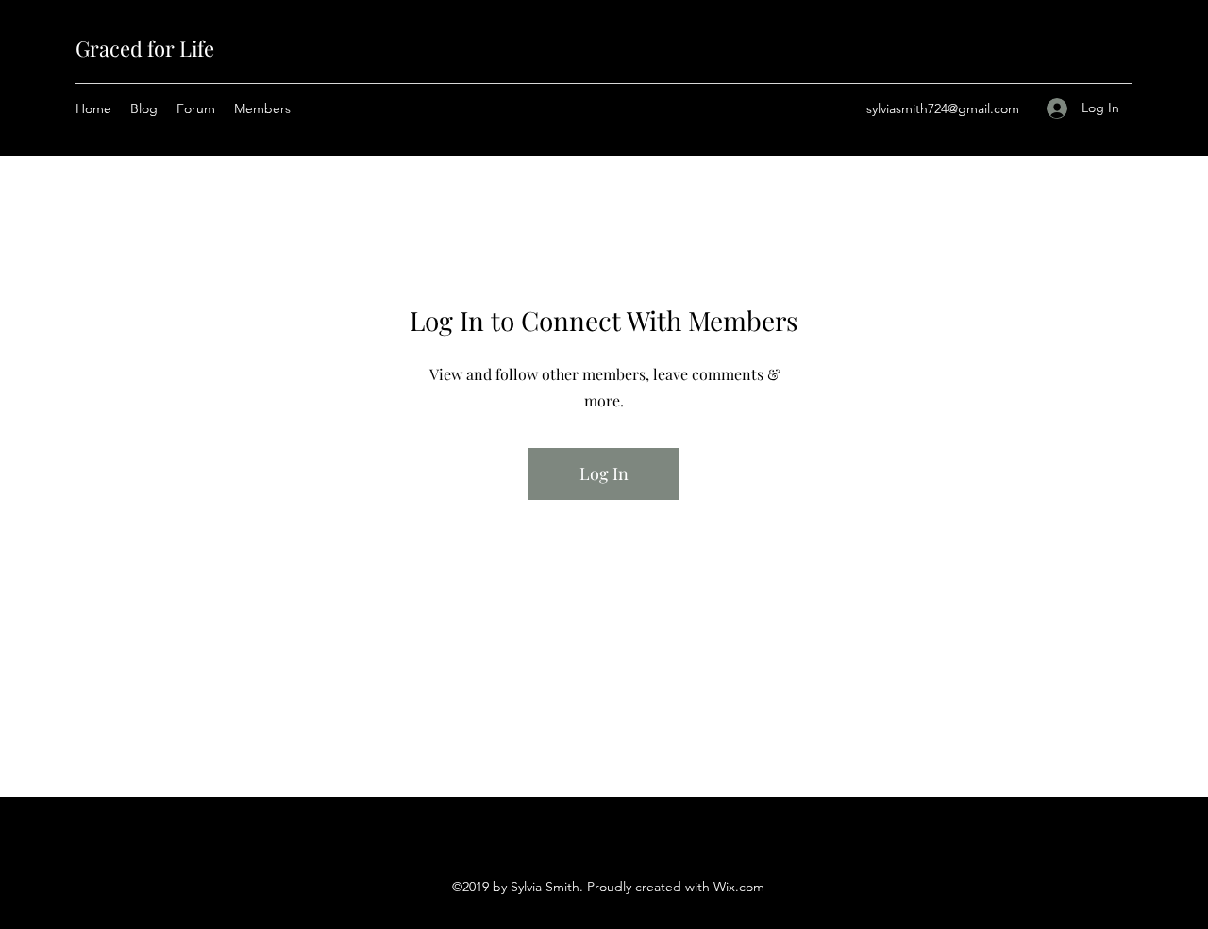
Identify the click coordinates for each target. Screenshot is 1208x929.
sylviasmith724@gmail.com (942, 108)
